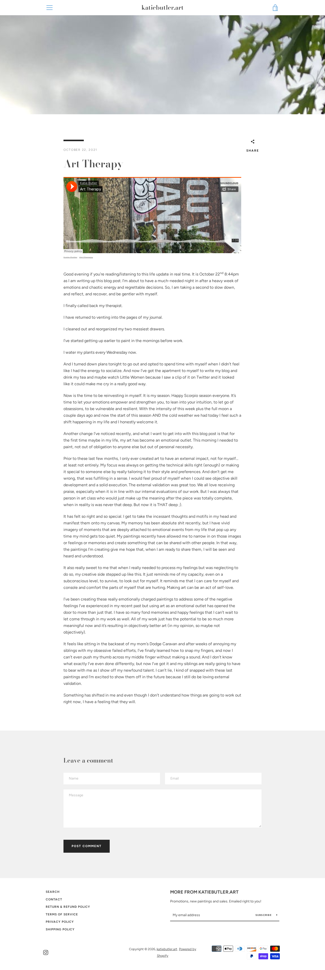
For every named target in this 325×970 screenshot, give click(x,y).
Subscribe (264, 915)
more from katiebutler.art (204, 892)
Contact (54, 899)
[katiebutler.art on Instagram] (45, 952)
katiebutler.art (162, 7)
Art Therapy (86, 257)
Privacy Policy (60, 922)
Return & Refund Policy (68, 907)
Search (53, 892)
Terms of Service (62, 914)
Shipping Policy (60, 929)
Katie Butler (70, 257)
